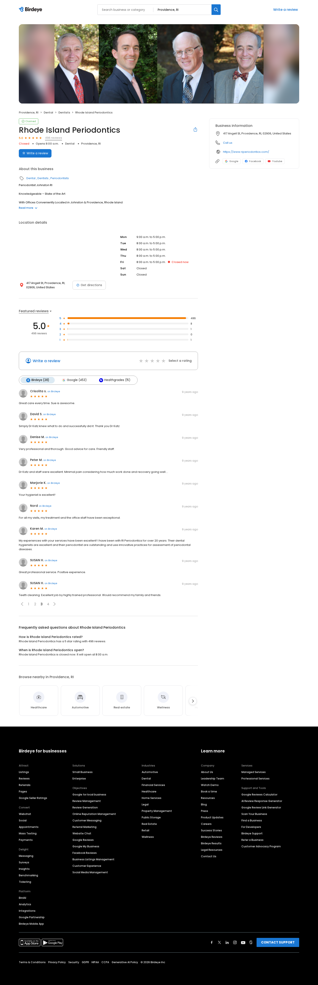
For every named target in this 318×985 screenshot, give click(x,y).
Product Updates (212, 817)
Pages (23, 791)
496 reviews (53, 138)
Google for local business (89, 794)
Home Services (151, 798)
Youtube (277, 161)
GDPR (85, 962)
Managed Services (253, 772)
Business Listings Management (93, 859)
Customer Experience (86, 866)
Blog (204, 804)
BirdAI (22, 898)
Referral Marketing (84, 827)
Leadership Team (212, 778)
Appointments (29, 827)
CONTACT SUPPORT (278, 942)
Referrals (25, 785)
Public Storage (151, 817)
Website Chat (81, 833)
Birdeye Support (252, 833)
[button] (22, 604)
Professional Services (255, 778)
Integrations (27, 911)
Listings (24, 772)
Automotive (150, 772)
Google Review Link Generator (261, 807)
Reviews (24, 778)
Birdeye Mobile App (31, 924)
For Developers (251, 827)
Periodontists (59, 178)
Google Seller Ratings (33, 798)
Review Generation (85, 807)
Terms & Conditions (32, 962)
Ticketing (25, 882)
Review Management (86, 801)
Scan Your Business (254, 814)
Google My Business (85, 846)
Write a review (285, 9)
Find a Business (251, 820)
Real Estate (149, 824)
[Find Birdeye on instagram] (235, 942)
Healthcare (149, 791)
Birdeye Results (211, 843)
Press (204, 811)
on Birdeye (53, 391)
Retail (145, 830)
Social (23, 820)
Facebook (255, 161)
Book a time (209, 791)
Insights (24, 869)
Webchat (25, 814)
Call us (227, 143)
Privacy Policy (57, 962)
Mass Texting (28, 833)
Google (233, 161)
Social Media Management (90, 872)
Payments (26, 840)
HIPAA (95, 962)
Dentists (64, 112)
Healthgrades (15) (117, 380)
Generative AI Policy (125, 962)
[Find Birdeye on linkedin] (227, 942)
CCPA (105, 962)
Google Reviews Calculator (259, 794)
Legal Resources (211, 850)
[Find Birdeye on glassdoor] (251, 942)
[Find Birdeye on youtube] (243, 942)
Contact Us (208, 856)
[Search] (216, 9)
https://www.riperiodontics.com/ (246, 152)
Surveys (24, 862)
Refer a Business (252, 840)
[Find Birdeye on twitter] (219, 942)
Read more (26, 208)
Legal (145, 804)
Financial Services (153, 785)
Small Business (82, 772)
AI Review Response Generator (261, 801)
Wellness (148, 837)
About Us (207, 772)
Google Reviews (83, 840)
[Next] (193, 701)
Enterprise (79, 778)
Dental (48, 112)
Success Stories (211, 830)
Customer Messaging (86, 820)
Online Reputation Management (94, 814)
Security (73, 962)
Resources (208, 798)
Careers (206, 824)
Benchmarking (28, 875)
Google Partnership (32, 917)
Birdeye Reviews (211, 837)
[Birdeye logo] (31, 10)
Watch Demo (210, 785)
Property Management (157, 811)
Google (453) (77, 380)
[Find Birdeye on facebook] (212, 942)
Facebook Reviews (84, 853)
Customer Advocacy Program (261, 846)
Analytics (25, 904)
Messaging (26, 856)
